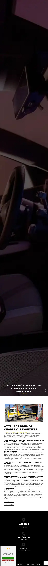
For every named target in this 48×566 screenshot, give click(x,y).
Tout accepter (8, 557)
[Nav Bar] (45, 2)
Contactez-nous (9, 504)
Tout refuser (8, 560)
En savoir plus (8, 501)
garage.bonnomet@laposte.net (24, 550)
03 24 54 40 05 (24, 539)
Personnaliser (8, 562)
